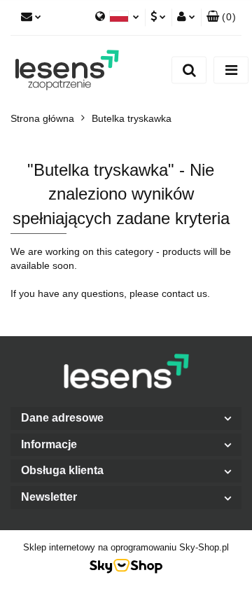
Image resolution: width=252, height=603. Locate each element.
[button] (125, 418)
